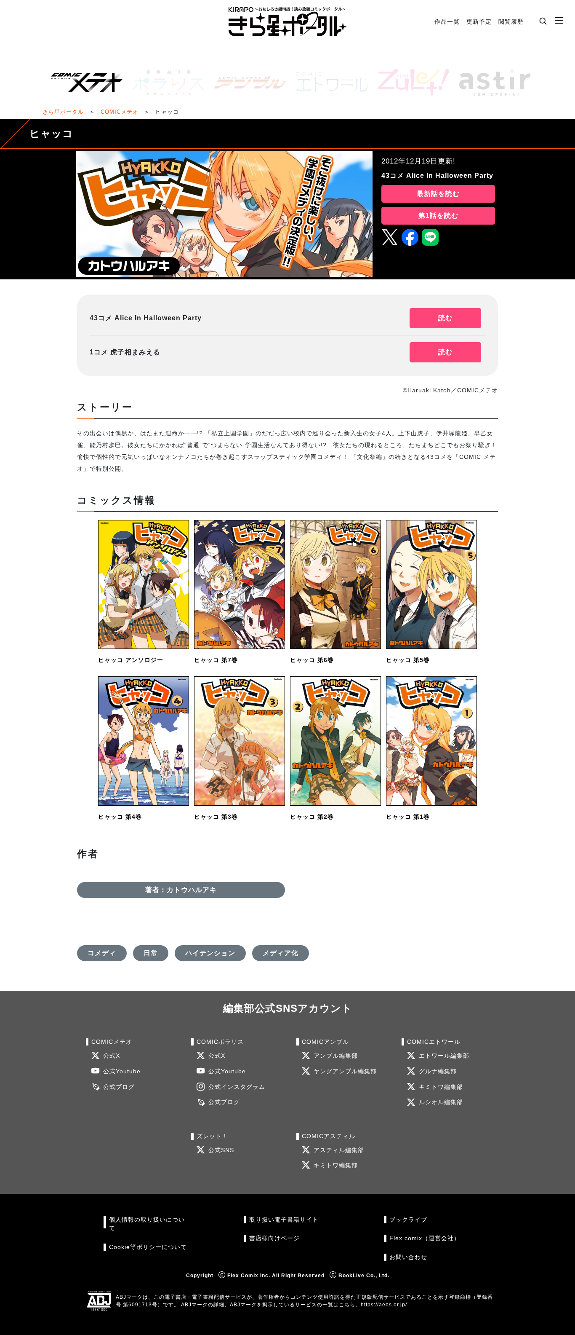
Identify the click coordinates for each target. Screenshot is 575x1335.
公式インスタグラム (236, 1087)
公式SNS (221, 1150)
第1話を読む (438, 215)
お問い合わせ (408, 1257)
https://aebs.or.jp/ (384, 1305)
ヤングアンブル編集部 (345, 1071)
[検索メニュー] (543, 20)
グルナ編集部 (438, 1071)
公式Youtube (122, 1071)
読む (445, 318)
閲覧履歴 (511, 21)
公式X (111, 1056)
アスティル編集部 (339, 1150)
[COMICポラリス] (165, 82)
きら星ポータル (63, 112)
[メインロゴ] (287, 22)
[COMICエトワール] (328, 82)
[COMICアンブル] (246, 82)
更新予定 (479, 21)
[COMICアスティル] (491, 82)
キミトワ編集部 (441, 1087)
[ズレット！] (410, 82)
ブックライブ (408, 1220)
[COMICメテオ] (83, 82)
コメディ (102, 953)
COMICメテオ (119, 112)
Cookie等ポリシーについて (148, 1247)
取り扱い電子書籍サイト (284, 1220)
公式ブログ (119, 1087)
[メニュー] (559, 20)
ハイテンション (210, 953)
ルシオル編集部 (441, 1102)
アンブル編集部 (336, 1056)
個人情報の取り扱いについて (147, 1224)
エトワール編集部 (444, 1056)
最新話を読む (438, 193)
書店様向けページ (274, 1238)
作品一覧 (447, 21)
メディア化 (280, 953)
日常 (151, 953)
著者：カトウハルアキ (181, 889)
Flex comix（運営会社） (424, 1238)
